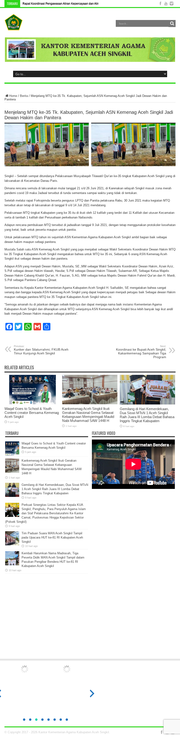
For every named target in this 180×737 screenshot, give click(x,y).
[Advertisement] (90, 618)
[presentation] (92, 693)
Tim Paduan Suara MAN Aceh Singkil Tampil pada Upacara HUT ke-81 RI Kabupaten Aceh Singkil (52, 537)
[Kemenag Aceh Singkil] (13, 26)
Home (13, 96)
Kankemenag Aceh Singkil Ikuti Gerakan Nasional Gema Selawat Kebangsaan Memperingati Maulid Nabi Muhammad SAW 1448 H (88, 415)
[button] (24, 719)
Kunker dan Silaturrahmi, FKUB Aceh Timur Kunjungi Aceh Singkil (41, 350)
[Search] (172, 23)
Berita (24, 96)
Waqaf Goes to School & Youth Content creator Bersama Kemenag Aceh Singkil (31, 413)
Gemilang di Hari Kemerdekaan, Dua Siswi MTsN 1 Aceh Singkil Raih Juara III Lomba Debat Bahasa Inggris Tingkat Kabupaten (147, 415)
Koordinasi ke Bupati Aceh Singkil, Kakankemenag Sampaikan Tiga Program (141, 352)
